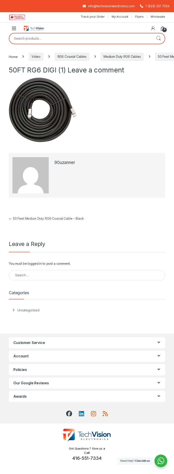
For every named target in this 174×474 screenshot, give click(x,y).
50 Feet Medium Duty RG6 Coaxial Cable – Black (46, 218)
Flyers (139, 16)
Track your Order (93, 16)
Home (13, 56)
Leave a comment (96, 70)
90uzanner (64, 162)
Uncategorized (28, 310)
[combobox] (80, 38)
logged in (35, 263)
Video (35, 56)
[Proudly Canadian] (21, 17)
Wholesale (157, 16)
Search (158, 38)
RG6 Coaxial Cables (72, 56)
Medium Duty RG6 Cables (122, 56)
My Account (120, 16)
